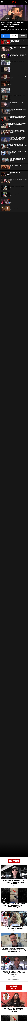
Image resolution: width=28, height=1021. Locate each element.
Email (23, 35)
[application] (14, 13)
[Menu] (2, 2)
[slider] (14, 20)
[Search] (26, 2)
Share (6, 35)
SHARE (15, 35)
